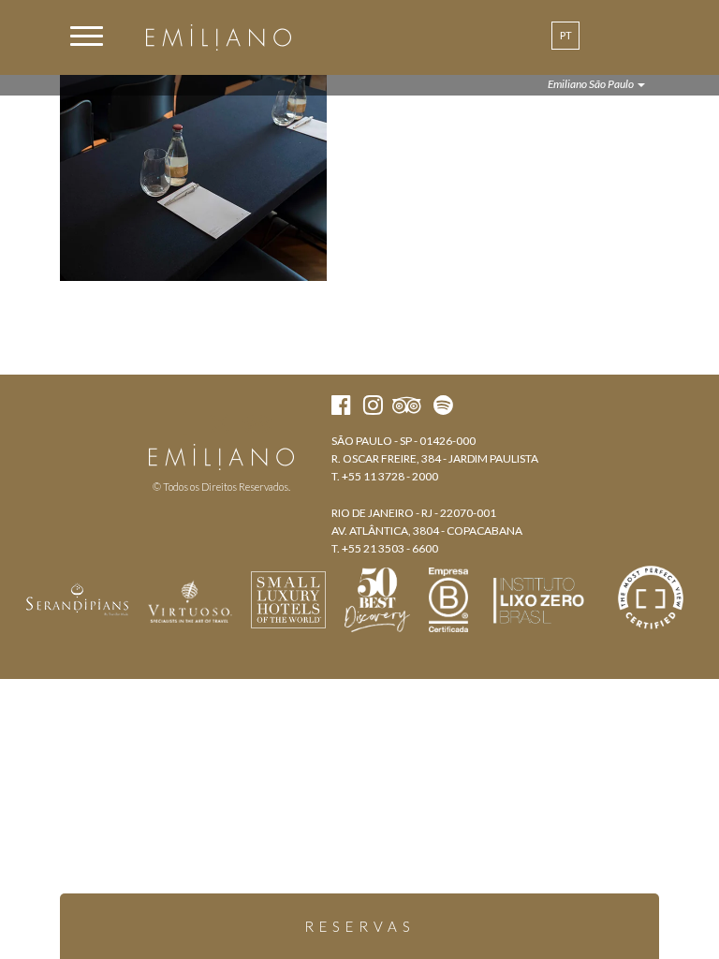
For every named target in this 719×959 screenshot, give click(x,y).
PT (566, 35)
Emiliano (218, 37)
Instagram (219, 423)
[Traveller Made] (77, 597)
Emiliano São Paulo (592, 84)
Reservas (360, 926)
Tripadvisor (256, 423)
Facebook (185, 423)
